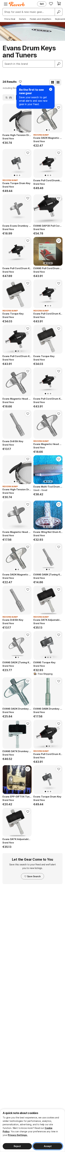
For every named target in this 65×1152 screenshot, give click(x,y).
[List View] (58, 82)
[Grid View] (52, 82)
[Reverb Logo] (17, 4)
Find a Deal (9, 19)
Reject (17, 1146)
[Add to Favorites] (20, 81)
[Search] (58, 12)
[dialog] (32, 1130)
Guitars (22, 19)
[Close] (50, 89)
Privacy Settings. (18, 1135)
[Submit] (58, 64)
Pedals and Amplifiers (40, 19)
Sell (42, 4)
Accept (48, 1146)
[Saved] (51, 3)
